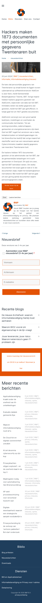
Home (4, 19)
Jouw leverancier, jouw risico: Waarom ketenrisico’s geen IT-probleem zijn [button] (17, 339)
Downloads (6, 563)
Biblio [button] (10, 19)
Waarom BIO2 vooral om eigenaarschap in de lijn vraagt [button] (17, 328)
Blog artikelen (7, 552)
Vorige (5, 233)
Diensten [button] (18, 19)
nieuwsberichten (26, 76)
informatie (6, 79)
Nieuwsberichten (9, 558)
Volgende (35, 233)
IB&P (16, 76)
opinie (34, 400)
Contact (36, 19)
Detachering (7, 588)
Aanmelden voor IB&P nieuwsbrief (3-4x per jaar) (20, 252)
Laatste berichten (15, 197)
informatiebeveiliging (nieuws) (23, 79)
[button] (3, 6)
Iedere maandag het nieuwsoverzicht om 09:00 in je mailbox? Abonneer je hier (21, 362)
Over (4, 197)
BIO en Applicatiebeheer (12, 577)
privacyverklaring (21, 595)
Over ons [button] (28, 19)
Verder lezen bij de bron (11, 186)
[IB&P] (7, 207)
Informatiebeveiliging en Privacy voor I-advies (21, 582)
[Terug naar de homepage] (21, 12)
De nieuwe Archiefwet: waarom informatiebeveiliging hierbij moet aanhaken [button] (18, 318)
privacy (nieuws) (31, 414)
